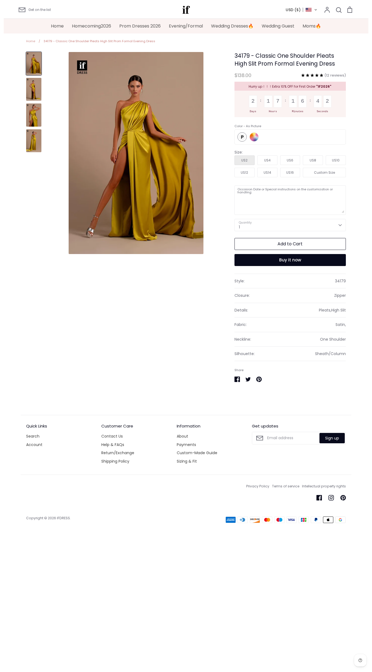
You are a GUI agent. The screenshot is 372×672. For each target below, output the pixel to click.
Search (32, 436)
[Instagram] (331, 498)
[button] (301, 9)
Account (34, 444)
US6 (290, 160)
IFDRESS (63, 518)
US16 (290, 172)
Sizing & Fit (187, 461)
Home (57, 26)
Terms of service (285, 486)
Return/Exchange (117, 453)
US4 (267, 160)
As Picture (242, 137)
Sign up (332, 438)
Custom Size (324, 172)
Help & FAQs (112, 444)
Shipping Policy (115, 461)
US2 (244, 160)
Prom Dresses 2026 (140, 26)
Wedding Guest (278, 26)
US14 (267, 172)
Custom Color (254, 137)
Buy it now (290, 260)
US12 (244, 172)
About (182, 436)
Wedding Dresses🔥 (232, 26)
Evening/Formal (186, 26)
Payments (186, 444)
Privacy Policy (257, 486)
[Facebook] (319, 498)
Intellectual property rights (324, 486)
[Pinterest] (343, 498)
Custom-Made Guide (197, 453)
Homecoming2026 (91, 26)
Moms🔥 (312, 26)
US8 (313, 160)
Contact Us (112, 436)
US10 (336, 160)
